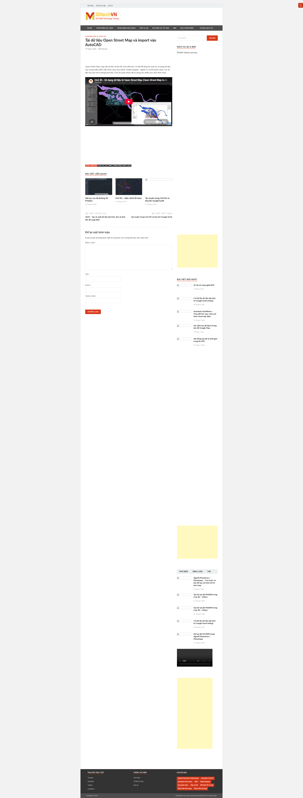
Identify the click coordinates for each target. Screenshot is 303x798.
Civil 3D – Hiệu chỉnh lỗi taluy (128, 198)
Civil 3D (101, 165)
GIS (106, 165)
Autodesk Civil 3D (91, 36)
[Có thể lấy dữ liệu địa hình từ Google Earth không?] (184, 299)
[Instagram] (216, 6)
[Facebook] (209, 6)
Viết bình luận (102, 49)
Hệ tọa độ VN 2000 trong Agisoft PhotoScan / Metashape (204, 636)
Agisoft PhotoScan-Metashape (188, 778)
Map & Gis (144, 28)
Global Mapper (205, 781)
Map (110, 165)
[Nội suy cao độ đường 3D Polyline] (98, 187)
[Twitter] (213, 6)
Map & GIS (102, 36)
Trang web (90, 296)
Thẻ (209, 571)
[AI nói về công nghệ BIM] (184, 285)
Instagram (91, 789)
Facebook (91, 781)
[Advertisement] (129, 59)
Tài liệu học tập (101, 6)
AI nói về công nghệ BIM (204, 285)
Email (88, 285)
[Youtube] (206, 6)
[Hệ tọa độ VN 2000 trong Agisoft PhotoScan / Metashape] (184, 634)
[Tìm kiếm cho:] (197, 38)
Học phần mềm (186, 28)
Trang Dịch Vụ (206, 28)
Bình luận (90, 243)
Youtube (90, 778)
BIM (174, 28)
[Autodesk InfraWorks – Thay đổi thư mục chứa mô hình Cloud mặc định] (184, 312)
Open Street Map (119, 165)
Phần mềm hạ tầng (104, 28)
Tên (87, 274)
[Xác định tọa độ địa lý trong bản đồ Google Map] (184, 326)
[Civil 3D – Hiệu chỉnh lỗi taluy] (128, 187)
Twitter (90, 785)
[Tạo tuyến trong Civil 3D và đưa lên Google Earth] (158, 187)
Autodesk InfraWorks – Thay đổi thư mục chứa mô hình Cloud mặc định (205, 314)
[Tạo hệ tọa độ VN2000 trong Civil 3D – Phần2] (184, 608)
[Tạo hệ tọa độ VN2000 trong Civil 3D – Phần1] (184, 595)
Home (89, 28)
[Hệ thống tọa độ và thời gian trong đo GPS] (184, 339)
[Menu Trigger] (300, 5)
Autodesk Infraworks (185, 781)
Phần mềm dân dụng (126, 28)
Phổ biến (183, 571)
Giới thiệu (90, 6)
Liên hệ (110, 6)
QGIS (129, 165)
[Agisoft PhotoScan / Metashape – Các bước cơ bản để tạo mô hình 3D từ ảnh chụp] (184, 578)
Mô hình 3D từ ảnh (160, 28)
